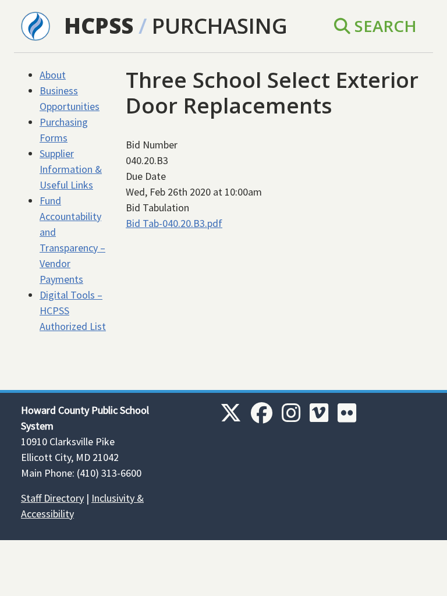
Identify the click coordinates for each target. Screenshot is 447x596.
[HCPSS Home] (35, 25)
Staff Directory (52, 498)
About (53, 74)
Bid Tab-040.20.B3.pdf (174, 223)
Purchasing (220, 25)
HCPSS (98, 25)
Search (383, 26)
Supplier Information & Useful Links (71, 169)
